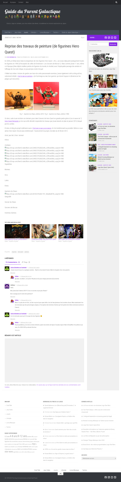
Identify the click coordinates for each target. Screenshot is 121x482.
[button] (103, 60)
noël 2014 (33, 446)
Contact (20, 2)
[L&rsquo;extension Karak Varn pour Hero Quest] (44, 231)
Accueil (5, 2)
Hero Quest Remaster (12, 121)
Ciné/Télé (7, 32)
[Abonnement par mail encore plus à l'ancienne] (112, 37)
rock (21, 449)
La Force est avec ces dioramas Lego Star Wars (96, 405)
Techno (55, 32)
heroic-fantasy (26, 441)
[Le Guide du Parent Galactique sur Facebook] (106, 37)
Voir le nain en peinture (25, 76)
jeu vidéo (22, 444)
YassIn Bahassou (49, 405)
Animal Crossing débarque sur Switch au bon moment (98, 421)
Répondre (12, 273)
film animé (12, 441)
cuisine (16, 439)
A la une (100, 124)
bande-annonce (9, 439)
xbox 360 (27, 452)
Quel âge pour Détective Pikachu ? (92, 449)
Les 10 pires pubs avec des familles (100, 90)
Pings (27, 262)
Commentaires (13, 262)
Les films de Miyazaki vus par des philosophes (96, 436)
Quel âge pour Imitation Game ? (62, 412)
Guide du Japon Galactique (70, 32)
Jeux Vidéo (17, 32)
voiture (20, 452)
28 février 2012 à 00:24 (34, 313)
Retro (19, 37)
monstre (16, 446)
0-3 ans (7, 436)
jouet (26, 444)
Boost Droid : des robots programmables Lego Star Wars (99, 444)
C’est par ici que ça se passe (41, 128)
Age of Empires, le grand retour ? (64, 453)
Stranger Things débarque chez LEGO (93, 440)
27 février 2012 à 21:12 (26, 300)
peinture (27, 252)
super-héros (16, 452)
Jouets (26, 32)
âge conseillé (31, 452)
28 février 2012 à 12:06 (26, 322)
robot (18, 449)
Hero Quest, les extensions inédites (69, 239)
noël (30, 446)
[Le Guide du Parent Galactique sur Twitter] (115, 37)
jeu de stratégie (14, 444)
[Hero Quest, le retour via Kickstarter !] (17, 231)
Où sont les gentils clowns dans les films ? (63, 449)
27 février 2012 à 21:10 (26, 276)
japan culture (33, 441)
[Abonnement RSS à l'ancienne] (109, 37)
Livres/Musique (44, 32)
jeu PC (18, 444)
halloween (20, 441)
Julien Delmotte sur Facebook (18, 267)
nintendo (25, 446)
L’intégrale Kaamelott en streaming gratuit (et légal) (97, 416)
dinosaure (20, 439)
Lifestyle (33, 32)
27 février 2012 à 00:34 (34, 267)
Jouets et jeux (10, 37)
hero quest (20, 252)
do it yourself (31, 439)
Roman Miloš (48, 416)
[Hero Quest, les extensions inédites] (70, 231)
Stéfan (16, 276)
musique (20, 446)
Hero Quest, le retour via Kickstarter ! (16, 239)
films (17, 441)
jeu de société (7, 444)
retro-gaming (14, 449)
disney (25, 439)
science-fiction (27, 449)
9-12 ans (22, 436)
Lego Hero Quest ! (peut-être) (106, 167)
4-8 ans (13, 436)
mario (9, 446)
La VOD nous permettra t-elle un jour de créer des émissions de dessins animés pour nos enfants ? (103, 111)
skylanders (34, 449)
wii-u (23, 452)
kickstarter (29, 444)
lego (33, 444)
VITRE (46, 449)
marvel (12, 446)
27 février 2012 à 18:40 (22, 285)
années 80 (30, 436)
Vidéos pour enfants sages (108, 144)
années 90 (35, 436)
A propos (13, 2)
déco (36, 439)
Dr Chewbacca (11, 57)
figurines (14, 252)
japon (38, 441)
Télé (99, 144)
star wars (9, 451)
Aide (27, 2)
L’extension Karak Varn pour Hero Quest (44, 239)
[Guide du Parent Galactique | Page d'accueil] (33, 13)
